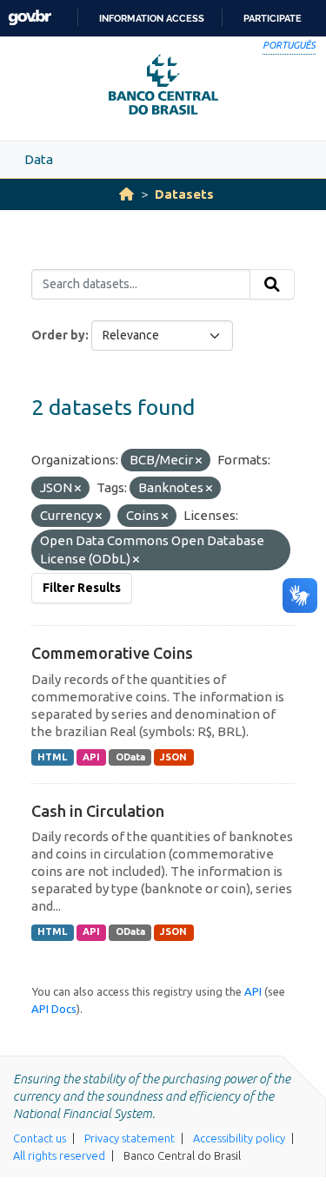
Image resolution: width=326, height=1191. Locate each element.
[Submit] (272, 284)
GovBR (29, 18)
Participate (272, 18)
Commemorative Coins (112, 652)
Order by (58, 335)
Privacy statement (129, 1138)
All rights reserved (59, 1155)
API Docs (54, 1009)
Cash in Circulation (97, 810)
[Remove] (199, 461)
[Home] (126, 194)
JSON (173, 757)
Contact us (39, 1138)
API (91, 757)
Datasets (184, 194)
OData (130, 757)
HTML (52, 757)
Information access (151, 18)
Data (38, 159)
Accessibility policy (239, 1138)
